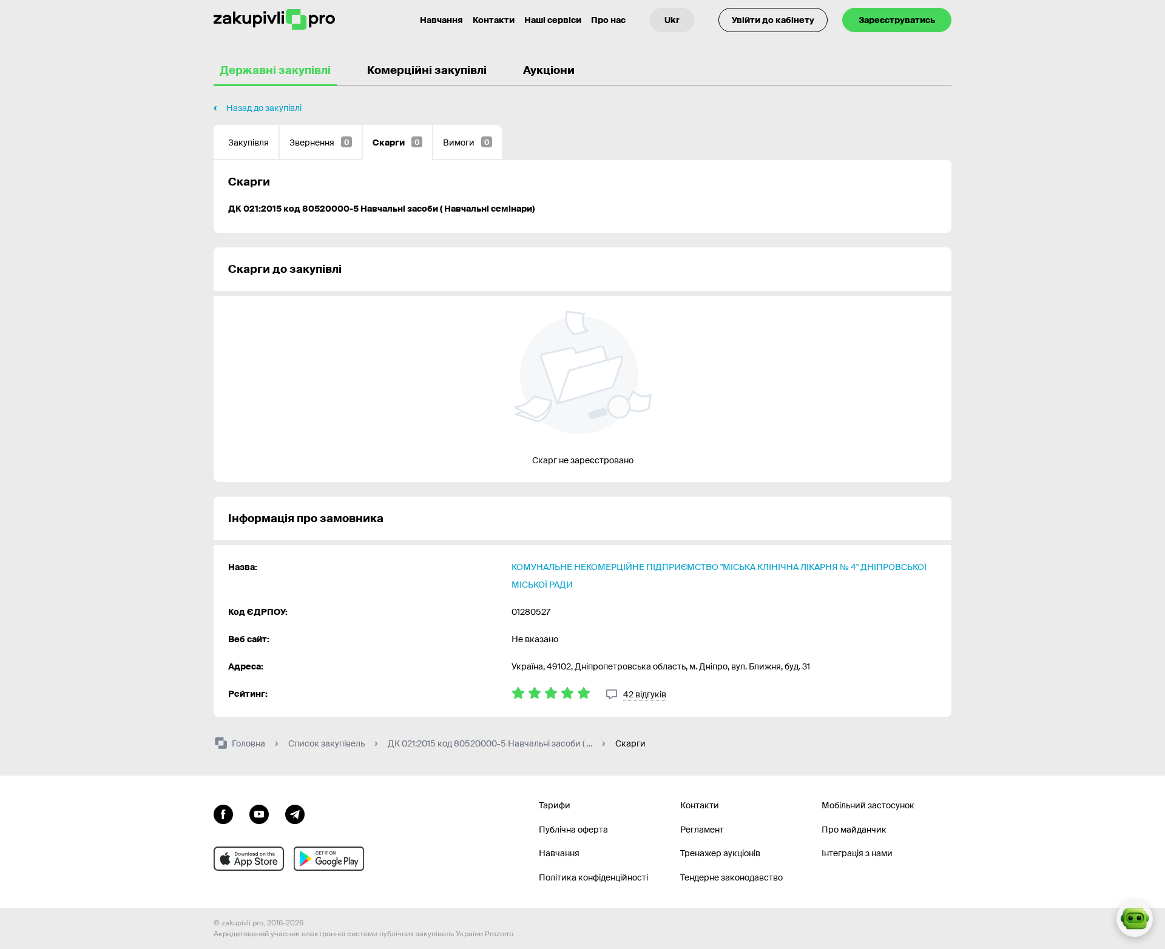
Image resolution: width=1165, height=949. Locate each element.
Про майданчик (854, 829)
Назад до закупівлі (264, 107)
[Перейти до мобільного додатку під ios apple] (249, 859)
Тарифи (554, 805)
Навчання (441, 20)
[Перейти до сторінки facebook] (223, 813)
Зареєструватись (897, 20)
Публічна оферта (573, 829)
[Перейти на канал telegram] (295, 813)
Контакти (494, 20)
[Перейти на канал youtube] (259, 813)
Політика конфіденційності (593, 877)
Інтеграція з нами (857, 853)
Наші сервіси (552, 20)
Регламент (702, 829)
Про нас (608, 20)
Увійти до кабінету (773, 20)
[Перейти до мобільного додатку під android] (329, 859)
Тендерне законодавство (731, 877)
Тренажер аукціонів (720, 853)
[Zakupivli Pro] (274, 19)
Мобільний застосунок (868, 805)
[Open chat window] (1134, 918)
